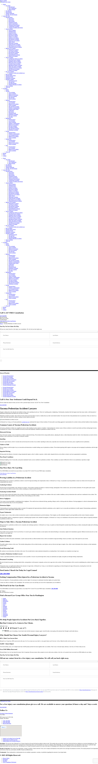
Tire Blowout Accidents (14, 69)
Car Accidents (12, 92)
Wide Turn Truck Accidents (15, 66)
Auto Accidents (9, 29)
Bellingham (8, 118)
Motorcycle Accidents (11, 48)
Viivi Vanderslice (12, 8)
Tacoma (7, 91)
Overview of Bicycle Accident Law (17, 73)
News (4, 154)
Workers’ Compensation (14, 108)
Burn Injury (11, 111)
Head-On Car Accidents (14, 40)
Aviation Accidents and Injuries (16, 27)
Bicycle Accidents (10, 71)
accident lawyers (25, 422)
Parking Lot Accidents (14, 38)
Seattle (7, 89)
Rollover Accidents (13, 34)
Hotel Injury (11, 19)
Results (4, 153)
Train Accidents (9, 86)
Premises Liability (10, 79)
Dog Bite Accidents (13, 127)
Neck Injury (11, 18)
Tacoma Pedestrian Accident (9, 385)
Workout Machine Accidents (15, 84)
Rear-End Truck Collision (14, 60)
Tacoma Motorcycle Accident (9, 379)
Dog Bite (11, 117)
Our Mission (8, 10)
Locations (5, 88)
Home (1, 323)
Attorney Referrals (10, 13)
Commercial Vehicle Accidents (16, 58)
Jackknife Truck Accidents (15, 61)
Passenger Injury (12, 32)
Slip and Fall (11, 82)
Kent (7, 145)
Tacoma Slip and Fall (7, 382)
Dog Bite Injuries (12, 83)
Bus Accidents (9, 74)
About (4, 4)
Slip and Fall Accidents (14, 106)
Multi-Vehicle (12, 42)
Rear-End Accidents (13, 35)
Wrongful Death (9, 76)
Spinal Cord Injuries (13, 23)
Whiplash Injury (12, 31)
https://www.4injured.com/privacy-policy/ (34, 362)
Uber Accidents (12, 30)
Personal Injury (9, 17)
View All (8, 87)
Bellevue (8, 100)
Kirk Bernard (12, 7)
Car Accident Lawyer (13, 135)
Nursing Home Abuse (11, 75)
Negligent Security (13, 22)
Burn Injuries (12, 21)
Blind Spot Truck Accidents (15, 62)
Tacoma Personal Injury (8, 375)
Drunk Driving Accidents (14, 44)
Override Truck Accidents (14, 64)
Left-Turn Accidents (13, 51)
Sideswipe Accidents (13, 43)
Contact (4, 155)
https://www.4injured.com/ (85, 360)
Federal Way (8, 139)
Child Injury (11, 110)
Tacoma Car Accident (8, 377)
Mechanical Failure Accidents (15, 65)
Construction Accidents (14, 26)
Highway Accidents (13, 36)
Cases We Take (6, 16)
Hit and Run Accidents (14, 39)
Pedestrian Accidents (10, 78)
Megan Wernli (12, 9)
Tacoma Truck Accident (8, 378)
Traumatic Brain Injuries (14, 25)
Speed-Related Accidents (14, 54)
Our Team (8, 5)
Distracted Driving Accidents (15, 47)
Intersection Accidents (14, 49)
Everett (7, 131)
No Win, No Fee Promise (11, 14)
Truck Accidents (9, 57)
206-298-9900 (3, 315)
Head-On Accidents (13, 56)
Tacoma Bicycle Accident (8, 381)
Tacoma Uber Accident (8, 383)
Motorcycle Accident (13, 95)
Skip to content (3, 0)
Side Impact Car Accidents (15, 45)
